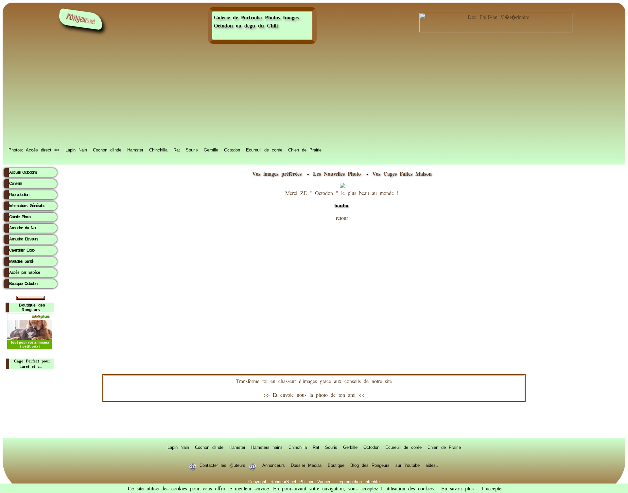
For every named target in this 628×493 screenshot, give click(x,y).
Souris (192, 149)
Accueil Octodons (23, 172)
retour (342, 217)
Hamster (135, 149)
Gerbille (211, 149)
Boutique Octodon (23, 283)
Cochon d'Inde (107, 149)
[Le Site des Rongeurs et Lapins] (81, 19)
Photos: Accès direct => (34, 149)
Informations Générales (27, 205)
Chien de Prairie (305, 149)
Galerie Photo (19, 217)
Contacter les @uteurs (222, 465)
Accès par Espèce (24, 272)
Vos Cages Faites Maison (400, 173)
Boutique (336, 465)
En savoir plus (457, 488)
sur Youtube (407, 465)
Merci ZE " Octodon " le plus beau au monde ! (341, 199)
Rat (176, 149)
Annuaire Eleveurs (23, 239)
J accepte (491, 488)
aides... (433, 465)
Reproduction (19, 194)
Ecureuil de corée (264, 149)
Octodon (232, 149)
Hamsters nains (267, 447)
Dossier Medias (306, 465)
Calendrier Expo (21, 250)
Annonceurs (273, 465)
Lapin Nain (76, 149)
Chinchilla (158, 149)
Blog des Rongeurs (370, 465)
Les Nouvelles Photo (338, 173)
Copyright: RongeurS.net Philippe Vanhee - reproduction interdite (314, 481)
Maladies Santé (21, 261)
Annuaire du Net (22, 228)
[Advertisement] (314, 95)
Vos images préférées (277, 173)
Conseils (15, 183)
